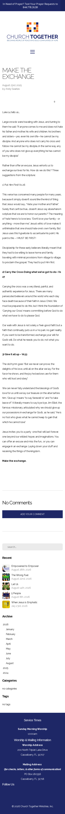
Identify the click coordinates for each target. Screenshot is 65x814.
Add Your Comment (32, 514)
